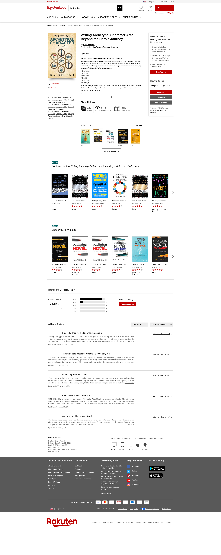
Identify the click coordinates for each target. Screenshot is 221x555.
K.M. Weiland (89, 45)
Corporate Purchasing (83, 479)
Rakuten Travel (140, 522)
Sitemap (51, 488)
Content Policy (166, 509)
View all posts (106, 493)
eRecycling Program (55, 475)
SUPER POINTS (131, 17)
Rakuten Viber (108, 522)
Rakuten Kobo (56, 7)
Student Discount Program (84, 472)
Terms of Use (122, 509)
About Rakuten (166, 522)
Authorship (60, 109)
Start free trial (161, 72)
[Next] (173, 192)
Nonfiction (57, 98)
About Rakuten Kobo (55, 466)
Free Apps (52, 479)
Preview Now (55, 84)
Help (172, 2)
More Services (153, 522)
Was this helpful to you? (161, 334)
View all (139, 125)
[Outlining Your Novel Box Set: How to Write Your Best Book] (110, 143)
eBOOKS (51, 17)
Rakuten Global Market (124, 522)
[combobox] (139, 325)
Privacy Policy (134, 509)
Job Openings (80, 475)
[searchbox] (95, 8)
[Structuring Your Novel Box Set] (98, 143)
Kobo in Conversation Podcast (59, 472)
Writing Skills (60, 102)
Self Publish (79, 466)
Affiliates (78, 469)
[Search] (119, 8)
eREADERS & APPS (108, 17)
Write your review (127, 304)
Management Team (55, 469)
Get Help (51, 485)
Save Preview (56, 88)
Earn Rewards (52, 2)
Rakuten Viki (96, 522)
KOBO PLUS (87, 17)
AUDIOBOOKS (68, 17)
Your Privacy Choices (152, 509)
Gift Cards (163, 2)
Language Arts (61, 100)
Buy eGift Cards (54, 482)
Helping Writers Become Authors (103, 47)
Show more (129, 341)
